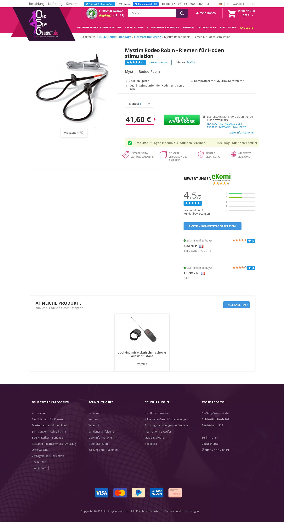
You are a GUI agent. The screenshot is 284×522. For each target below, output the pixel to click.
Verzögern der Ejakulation (48, 456)
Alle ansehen (237, 305)
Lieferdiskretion (98, 443)
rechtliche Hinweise (157, 413)
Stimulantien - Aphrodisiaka (49, 431)
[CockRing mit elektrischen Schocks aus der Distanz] (142, 330)
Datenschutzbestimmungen (181, 511)
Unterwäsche (40, 449)
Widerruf (93, 425)
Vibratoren (38, 413)
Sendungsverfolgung (101, 431)
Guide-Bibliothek (155, 437)
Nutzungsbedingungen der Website (167, 425)
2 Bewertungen (158, 62)
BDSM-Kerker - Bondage (47, 437)
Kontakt (71, 4)
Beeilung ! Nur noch (231, 143)
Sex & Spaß (39, 462)
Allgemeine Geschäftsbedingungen (166, 419)
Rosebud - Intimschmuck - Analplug (54, 443)
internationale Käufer (158, 431)
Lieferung (55, 4)
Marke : (181, 62)
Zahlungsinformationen (103, 449)
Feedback (151, 443)
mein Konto (95, 413)
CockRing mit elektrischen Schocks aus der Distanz (142, 354)
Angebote (40, 468)
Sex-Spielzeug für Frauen (47, 419)
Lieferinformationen (242, 132)
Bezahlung (37, 4)
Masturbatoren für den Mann (50, 425)
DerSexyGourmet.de (115, 511)
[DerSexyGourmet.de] (51, 8)
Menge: (134, 103)
